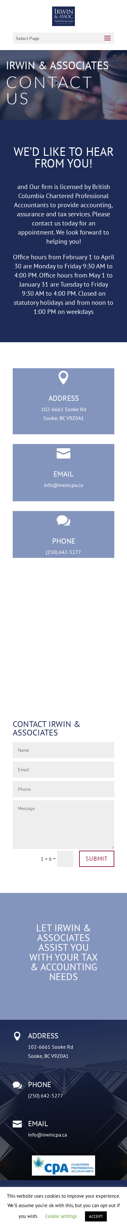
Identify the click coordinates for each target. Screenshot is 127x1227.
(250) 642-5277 (63, 552)
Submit (97, 858)
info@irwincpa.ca (63, 485)
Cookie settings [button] (61, 1216)
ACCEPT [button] (96, 1216)
